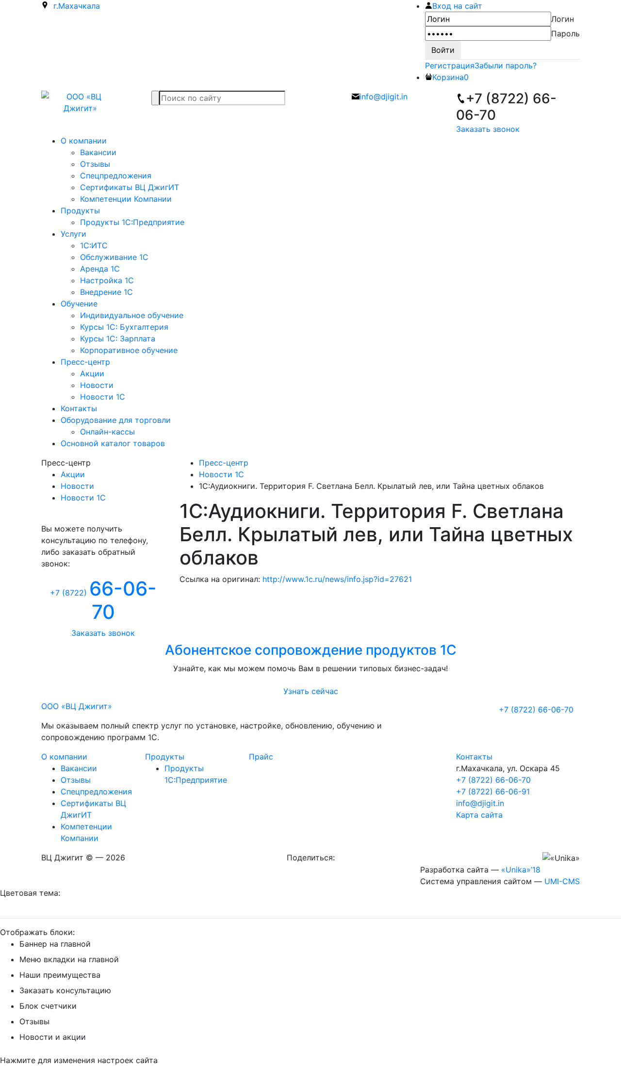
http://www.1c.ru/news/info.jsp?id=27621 (337, 579)
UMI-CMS (562, 881)
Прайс (261, 756)
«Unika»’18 (520, 869)
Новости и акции (52, 1037)
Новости (77, 486)
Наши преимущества (59, 975)
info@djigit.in (480, 803)
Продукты (164, 756)
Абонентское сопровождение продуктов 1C (311, 650)
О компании (64, 756)
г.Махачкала (74, 6)
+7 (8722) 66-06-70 (493, 780)
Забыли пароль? (505, 65)
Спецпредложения (96, 791)
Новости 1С (83, 497)
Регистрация (449, 65)
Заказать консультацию (65, 990)
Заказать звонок (488, 129)
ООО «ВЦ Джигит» (76, 706)
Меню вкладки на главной (69, 959)
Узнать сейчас (310, 691)
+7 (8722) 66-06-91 (493, 791)
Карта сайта (479, 815)
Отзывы (76, 780)
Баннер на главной (55, 944)
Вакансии (79, 768)
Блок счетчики (48, 1006)
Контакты (474, 756)
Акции (73, 474)
